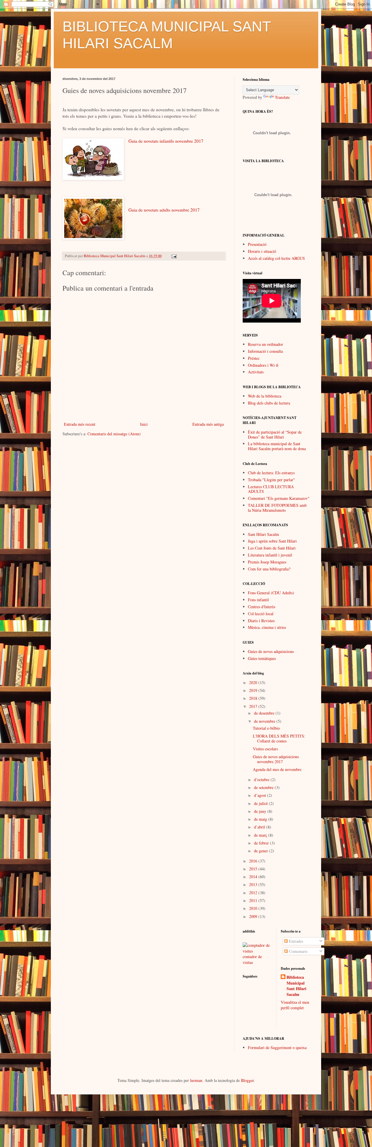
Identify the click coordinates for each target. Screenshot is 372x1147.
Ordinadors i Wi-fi (263, 365)
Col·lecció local (260, 613)
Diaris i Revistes (261, 620)
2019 (253, 690)
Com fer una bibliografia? (269, 569)
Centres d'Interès (261, 606)
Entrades (295, 941)
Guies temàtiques (262, 658)
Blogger (247, 1080)
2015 (253, 869)
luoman (196, 1080)
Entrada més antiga (208, 424)
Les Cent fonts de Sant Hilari (272, 548)
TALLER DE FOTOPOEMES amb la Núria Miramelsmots (277, 507)
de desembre (265, 713)
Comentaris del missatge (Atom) (114, 433)
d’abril (260, 827)
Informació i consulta (265, 351)
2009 (253, 916)
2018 (253, 698)
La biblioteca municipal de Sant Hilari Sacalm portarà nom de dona (277, 446)
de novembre (265, 721)
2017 (253, 706)
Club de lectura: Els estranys (271, 472)
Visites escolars (265, 748)
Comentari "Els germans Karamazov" (279, 498)
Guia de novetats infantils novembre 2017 (165, 141)
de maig (261, 819)
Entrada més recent (79, 424)
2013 (253, 884)
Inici (144, 424)
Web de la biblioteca (264, 396)
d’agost (260, 795)
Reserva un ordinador (265, 344)
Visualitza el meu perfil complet (295, 1005)
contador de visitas (252, 959)
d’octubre (262, 779)
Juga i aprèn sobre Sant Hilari (272, 541)
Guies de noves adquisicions (271, 651)
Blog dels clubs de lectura (269, 403)
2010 (253, 908)
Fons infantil (258, 599)
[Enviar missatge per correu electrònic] (174, 255)
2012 (253, 892)
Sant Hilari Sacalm (263, 534)
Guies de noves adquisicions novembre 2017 (276, 759)
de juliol (261, 803)
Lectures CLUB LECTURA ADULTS (271, 489)
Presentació (257, 244)
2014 (253, 876)
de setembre (264, 787)
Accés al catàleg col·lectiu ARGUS (276, 258)
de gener (261, 850)
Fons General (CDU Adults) (271, 592)
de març (261, 835)
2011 (253, 900)
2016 (253, 861)
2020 (253, 682)
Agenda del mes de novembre (277, 769)
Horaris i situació (262, 251)
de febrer (262, 843)
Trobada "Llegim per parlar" (271, 479)
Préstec (254, 358)
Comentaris (297, 951)
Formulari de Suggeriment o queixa (277, 1047)
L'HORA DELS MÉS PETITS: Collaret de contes (279, 738)
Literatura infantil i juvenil (270, 555)
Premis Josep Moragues (267, 562)
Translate (282, 97)
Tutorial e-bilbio (266, 728)
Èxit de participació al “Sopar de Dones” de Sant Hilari (275, 434)
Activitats (256, 372)
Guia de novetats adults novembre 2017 (164, 210)
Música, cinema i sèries (267, 627)
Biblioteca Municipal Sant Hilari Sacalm (296, 985)
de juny (260, 811)
